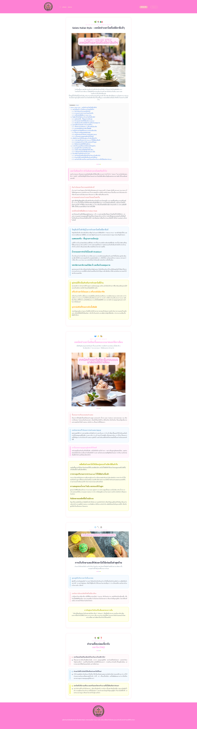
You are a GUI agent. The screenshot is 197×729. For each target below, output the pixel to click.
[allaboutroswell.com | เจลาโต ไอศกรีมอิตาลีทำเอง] (48, 7)
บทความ (70, 7)
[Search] (60, 7)
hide (77, 105)
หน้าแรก (64, 7)
